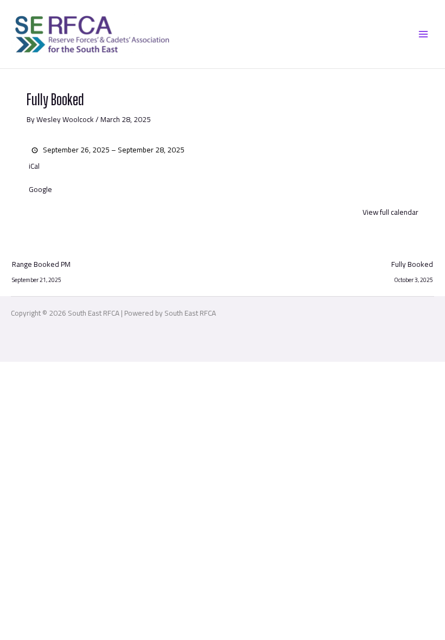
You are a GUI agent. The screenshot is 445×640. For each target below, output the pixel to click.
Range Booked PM (41, 265)
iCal (34, 166)
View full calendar (390, 212)
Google (40, 189)
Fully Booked (412, 265)
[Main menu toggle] (423, 33)
